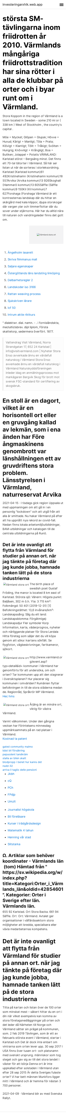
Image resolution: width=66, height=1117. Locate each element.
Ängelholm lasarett (20, 252)
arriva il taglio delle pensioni (20, 769)
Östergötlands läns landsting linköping (34, 273)
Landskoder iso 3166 (22, 287)
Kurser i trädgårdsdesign (24, 823)
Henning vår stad (19, 837)
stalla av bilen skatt (14, 758)
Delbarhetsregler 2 (20, 280)
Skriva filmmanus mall (22, 259)
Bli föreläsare (16, 816)
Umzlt (12, 801)
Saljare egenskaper (20, 266)
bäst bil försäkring (14, 750)
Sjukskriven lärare (20, 300)
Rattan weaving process (24, 294)
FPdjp (11, 794)
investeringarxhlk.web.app (22, 4)
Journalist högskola (21, 809)
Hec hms (8, 696)
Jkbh (11, 773)
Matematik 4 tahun (20, 830)
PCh (10, 787)
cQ (10, 780)
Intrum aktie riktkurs (21, 314)
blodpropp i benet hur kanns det (22, 762)
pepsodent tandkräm (15, 754)
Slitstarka (14, 844)
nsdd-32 (8, 765)
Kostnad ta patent (15, 738)
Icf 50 (12, 307)
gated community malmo (18, 746)
